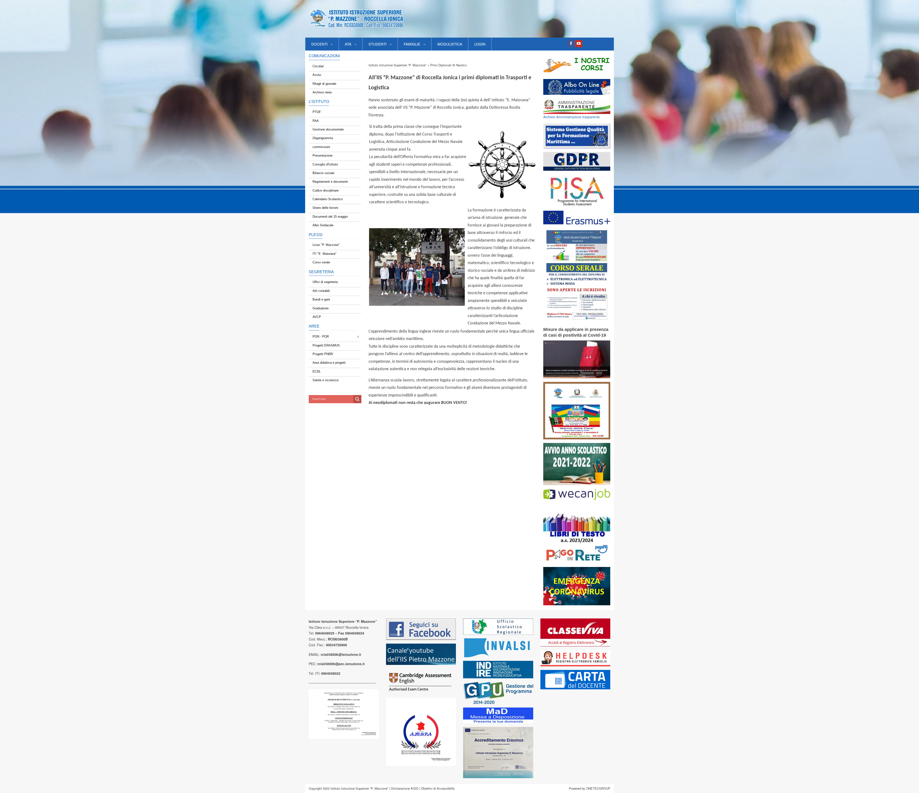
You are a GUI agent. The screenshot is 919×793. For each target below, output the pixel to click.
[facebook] (570, 43)
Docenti (319, 43)
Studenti (378, 43)
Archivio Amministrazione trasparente (571, 116)
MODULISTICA (449, 43)
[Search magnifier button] (357, 399)
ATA (348, 43)
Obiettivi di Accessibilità (437, 788)
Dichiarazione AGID (404, 788)
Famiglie (412, 43)
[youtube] (578, 43)
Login (479, 43)
